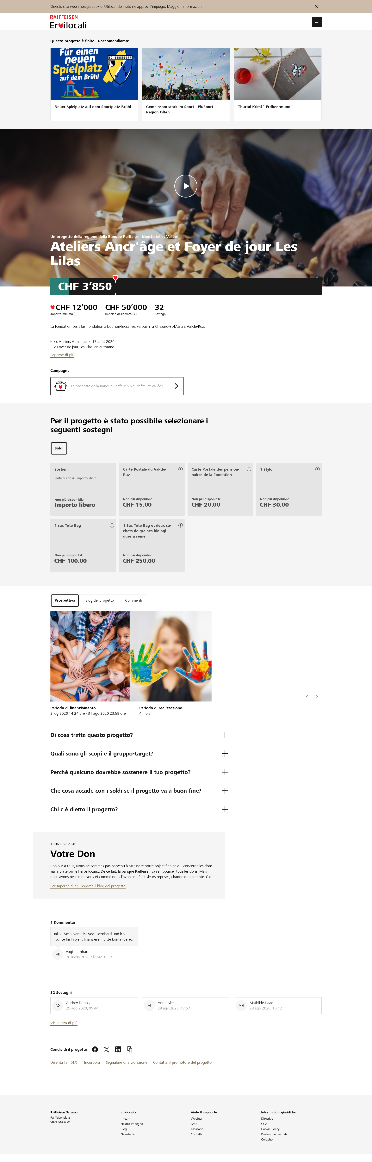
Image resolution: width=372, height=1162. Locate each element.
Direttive (267, 1118)
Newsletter (128, 1134)
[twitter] (106, 1049)
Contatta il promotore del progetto (182, 1062)
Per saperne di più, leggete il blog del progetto (88, 886)
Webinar (196, 1118)
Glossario (197, 1129)
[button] (317, 22)
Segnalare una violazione (126, 1062)
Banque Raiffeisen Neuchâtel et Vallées (143, 236)
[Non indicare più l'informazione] (317, 6)
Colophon (267, 1139)
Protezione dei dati (274, 1134)
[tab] (59, 448)
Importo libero (74, 505)
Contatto (197, 1134)
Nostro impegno (132, 1124)
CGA (264, 1124)
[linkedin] (118, 1049)
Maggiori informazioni (184, 6)
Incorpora (92, 1062)
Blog (124, 1129)
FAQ (194, 1124)
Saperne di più (62, 355)
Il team (125, 1118)
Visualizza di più (64, 1023)
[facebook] (95, 1049)
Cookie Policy (270, 1129)
